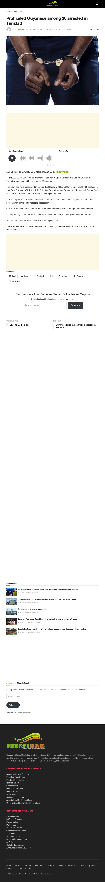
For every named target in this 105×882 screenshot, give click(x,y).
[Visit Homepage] (52, 3)
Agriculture (50, 865)
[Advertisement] (52, 130)
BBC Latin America (14, 819)
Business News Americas (16, 839)
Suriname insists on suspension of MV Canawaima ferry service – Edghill (47, 599)
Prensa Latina (12, 822)
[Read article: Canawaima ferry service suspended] (11, 611)
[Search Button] (97, 4)
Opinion (91, 865)
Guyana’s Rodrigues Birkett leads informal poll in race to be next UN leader (48, 619)
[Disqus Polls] (52, 369)
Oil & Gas (27, 865)
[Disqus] (52, 436)
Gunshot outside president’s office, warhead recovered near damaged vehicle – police (52, 629)
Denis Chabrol (21, 29)
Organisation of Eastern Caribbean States (23, 803)
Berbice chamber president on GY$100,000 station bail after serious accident (48, 589)
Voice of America (13, 836)
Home (8, 11)
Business (38, 865)
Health (61, 865)
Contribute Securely (24, 868)
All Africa (9, 842)
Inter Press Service (14, 827)
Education (71, 865)
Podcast (9, 868)
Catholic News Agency (15, 845)
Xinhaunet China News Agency (18, 847)
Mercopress (11, 825)
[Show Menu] (7, 4)
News (15, 11)
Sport (82, 865)
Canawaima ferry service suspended (32, 609)
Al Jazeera (10, 833)
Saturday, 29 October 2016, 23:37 (45, 29)
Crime (21, 11)
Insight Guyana (12, 816)
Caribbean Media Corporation (18, 830)
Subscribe (75, 305)
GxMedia (37, 874)
